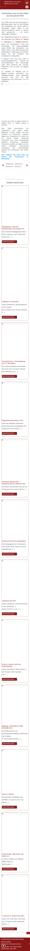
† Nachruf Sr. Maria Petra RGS (13, 916)
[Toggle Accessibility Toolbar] (3, 946)
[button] (27, 3)
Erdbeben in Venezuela (10, 301)
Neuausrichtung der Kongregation (14, 541)
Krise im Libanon (8, 794)
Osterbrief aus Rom (9, 601)
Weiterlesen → (9, 242)
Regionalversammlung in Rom (12, 420)
